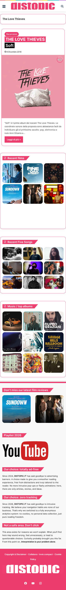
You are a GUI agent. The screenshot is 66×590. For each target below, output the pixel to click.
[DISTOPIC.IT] (33, 6)
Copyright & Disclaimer (15, 554)
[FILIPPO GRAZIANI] (54, 321)
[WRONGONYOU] (12, 268)
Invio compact (46, 554)
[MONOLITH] (12, 173)
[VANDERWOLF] (54, 282)
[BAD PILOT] (33, 342)
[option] (16, 409)
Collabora (33, 554)
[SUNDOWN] (12, 194)
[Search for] (62, 7)
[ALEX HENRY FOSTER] (12, 282)
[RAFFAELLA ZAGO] (54, 268)
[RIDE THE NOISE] (12, 253)
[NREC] (12, 363)
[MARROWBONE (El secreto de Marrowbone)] (33, 194)
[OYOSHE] (33, 253)
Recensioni (11, 34)
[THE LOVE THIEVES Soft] (33, 86)
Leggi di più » (14, 139)
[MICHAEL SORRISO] (33, 282)
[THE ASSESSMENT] (54, 194)
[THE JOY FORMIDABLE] (33, 363)
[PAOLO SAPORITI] (54, 363)
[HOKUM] (54, 173)
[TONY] (33, 215)
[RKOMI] (12, 321)
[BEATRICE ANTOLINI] (33, 321)
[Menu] (3, 7)
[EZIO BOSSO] (12, 342)
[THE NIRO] (33, 268)
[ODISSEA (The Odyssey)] (54, 215)
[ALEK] (54, 253)
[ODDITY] (12, 215)
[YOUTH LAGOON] (54, 342)
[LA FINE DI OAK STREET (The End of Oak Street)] (33, 173)
